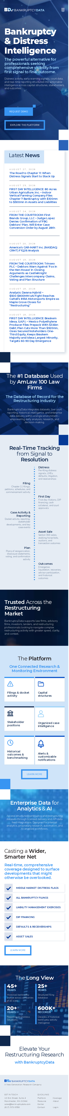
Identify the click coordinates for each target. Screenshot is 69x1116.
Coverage (57, 1098)
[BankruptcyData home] (24, 9)
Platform (42, 1098)
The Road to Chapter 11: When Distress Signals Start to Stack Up (32, 175)
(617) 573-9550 (12, 1107)
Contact (41, 1107)
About (56, 1101)
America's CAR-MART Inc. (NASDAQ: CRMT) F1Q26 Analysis (33, 249)
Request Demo (18, 111)
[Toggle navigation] (63, 9)
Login (56, 1107)
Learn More (34, 774)
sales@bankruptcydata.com (17, 1104)
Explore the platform (24, 125)
